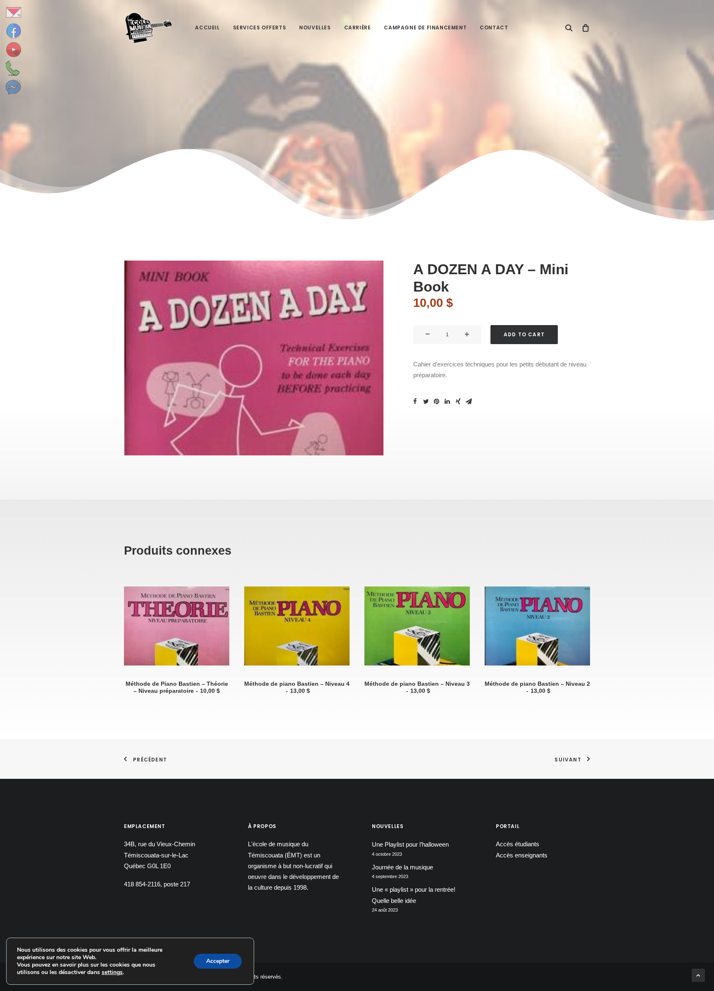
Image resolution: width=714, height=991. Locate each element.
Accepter (217, 961)
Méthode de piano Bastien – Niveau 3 (417, 687)
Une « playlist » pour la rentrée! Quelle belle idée (413, 895)
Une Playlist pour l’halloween (410, 844)
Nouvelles (315, 27)
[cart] (584, 27)
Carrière (357, 27)
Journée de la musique (402, 867)
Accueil (207, 27)
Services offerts (259, 27)
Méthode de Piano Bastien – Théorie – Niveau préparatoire (177, 687)
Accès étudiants (517, 843)
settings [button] (112, 972)
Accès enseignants (521, 855)
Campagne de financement (425, 27)
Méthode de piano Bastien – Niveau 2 (537, 687)
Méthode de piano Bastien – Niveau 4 (297, 687)
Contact (494, 27)
